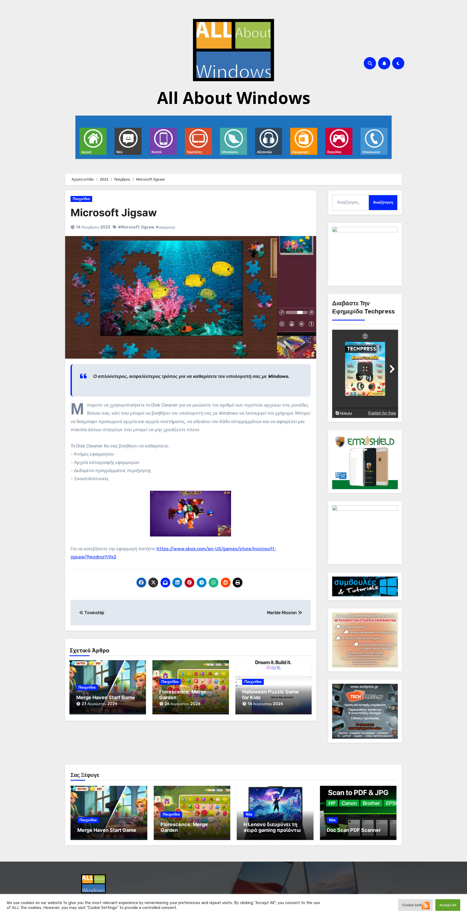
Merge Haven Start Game (105, 697)
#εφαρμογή (165, 227)
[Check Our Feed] (425, 905)
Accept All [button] (447, 905)
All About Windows (233, 98)
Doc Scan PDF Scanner (354, 830)
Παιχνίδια (81, 199)
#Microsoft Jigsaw (136, 227)
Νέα (249, 814)
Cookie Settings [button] (415, 905)
